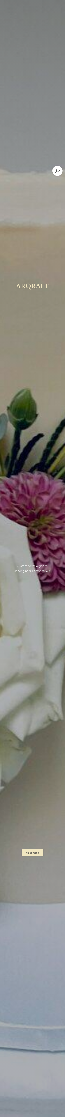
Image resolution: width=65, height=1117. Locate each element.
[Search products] (57, 171)
